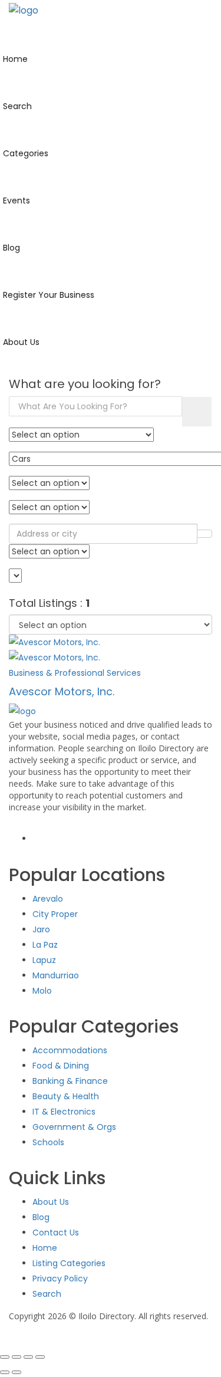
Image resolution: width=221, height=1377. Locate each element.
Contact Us (55, 1232)
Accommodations (69, 1050)
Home (44, 1248)
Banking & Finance (70, 1081)
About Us (50, 1202)
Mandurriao (55, 975)
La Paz (45, 945)
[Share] (28, 1357)
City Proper (55, 914)
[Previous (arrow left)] (4, 1372)
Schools (48, 1142)
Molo (42, 991)
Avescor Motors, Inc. (61, 691)
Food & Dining (60, 1066)
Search (46, 1294)
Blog (41, 1217)
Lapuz (44, 960)
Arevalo (47, 899)
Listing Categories (68, 1263)
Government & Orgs (74, 1127)
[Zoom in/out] (4, 1357)
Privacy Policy (60, 1278)
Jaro (41, 929)
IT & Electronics (63, 1112)
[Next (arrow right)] (16, 1372)
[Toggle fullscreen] (16, 1357)
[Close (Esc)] (40, 1357)
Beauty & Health (65, 1096)
